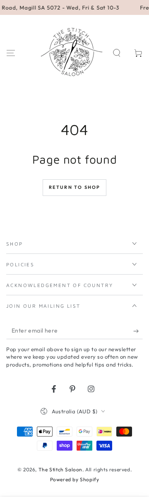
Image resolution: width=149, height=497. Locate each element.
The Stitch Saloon (60, 469)
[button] (116, 53)
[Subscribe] (138, 331)
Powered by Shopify (74, 479)
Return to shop (75, 187)
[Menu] (11, 53)
